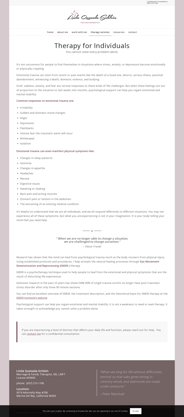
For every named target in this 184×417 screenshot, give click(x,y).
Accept (136, 411)
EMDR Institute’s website (31, 298)
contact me (34, 334)
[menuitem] (50, 32)
